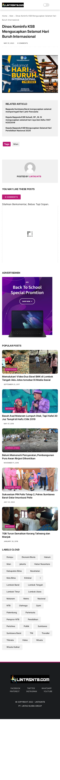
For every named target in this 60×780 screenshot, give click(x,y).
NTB (8, 605)
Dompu (10, 557)
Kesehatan (35, 571)
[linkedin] (26, 153)
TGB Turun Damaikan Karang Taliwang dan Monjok (26, 535)
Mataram (10, 409)
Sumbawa (42, 626)
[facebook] (4, 153)
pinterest (15, 691)
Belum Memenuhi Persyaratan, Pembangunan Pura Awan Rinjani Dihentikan (28, 457)
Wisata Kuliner (13, 647)
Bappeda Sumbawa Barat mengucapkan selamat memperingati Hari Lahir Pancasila (28, 110)
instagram (31, 691)
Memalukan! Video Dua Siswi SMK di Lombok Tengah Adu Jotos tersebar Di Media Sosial (27, 378)
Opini (38, 605)
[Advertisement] (30, 749)
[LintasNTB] (13, 6)
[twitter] (10, 153)
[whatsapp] (15, 153)
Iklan (11, 16)
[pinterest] (21, 153)
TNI (31, 633)
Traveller (46, 633)
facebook (15, 688)
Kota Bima (11, 578)
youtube (48, 691)
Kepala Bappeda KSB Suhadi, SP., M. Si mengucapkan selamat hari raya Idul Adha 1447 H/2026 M (28, 120)
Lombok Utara (12, 448)
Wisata (39, 640)
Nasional (41, 598)
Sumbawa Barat (13, 487)
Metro (26, 598)
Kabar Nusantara (42, 564)
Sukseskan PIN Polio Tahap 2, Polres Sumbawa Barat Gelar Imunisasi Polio (28, 496)
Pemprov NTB (13, 619)
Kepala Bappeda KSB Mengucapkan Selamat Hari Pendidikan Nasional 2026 (29, 129)
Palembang (12, 612)
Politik (26, 626)
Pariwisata (30, 612)
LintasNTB (40, 702)
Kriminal (27, 578)
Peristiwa (11, 626)
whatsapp (46, 688)
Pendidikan (11, 369)
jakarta (23, 564)
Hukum (47, 557)
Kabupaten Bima (14, 571)
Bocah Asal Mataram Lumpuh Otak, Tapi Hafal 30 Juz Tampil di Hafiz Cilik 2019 (29, 417)
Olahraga (23, 605)
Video (25, 640)
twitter (31, 688)
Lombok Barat (13, 585)
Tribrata (10, 640)
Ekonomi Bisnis (28, 557)
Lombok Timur (13, 591)
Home (4, 16)
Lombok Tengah (35, 585)
